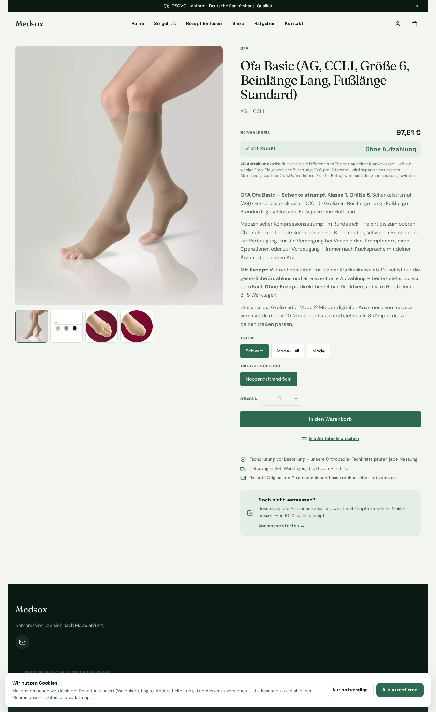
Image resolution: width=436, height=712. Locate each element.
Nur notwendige (350, 690)
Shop (238, 23)
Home (138, 23)
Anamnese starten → (281, 526)
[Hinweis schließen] (417, 6)
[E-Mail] (22, 642)
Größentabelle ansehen (334, 438)
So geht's (165, 23)
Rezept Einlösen (204, 23)
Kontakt (294, 23)
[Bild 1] (31, 326)
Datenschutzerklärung (68, 697)
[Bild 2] (66, 326)
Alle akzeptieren (399, 690)
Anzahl (248, 398)
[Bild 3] (101, 326)
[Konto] (397, 23)
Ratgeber (264, 23)
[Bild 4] (136, 326)
